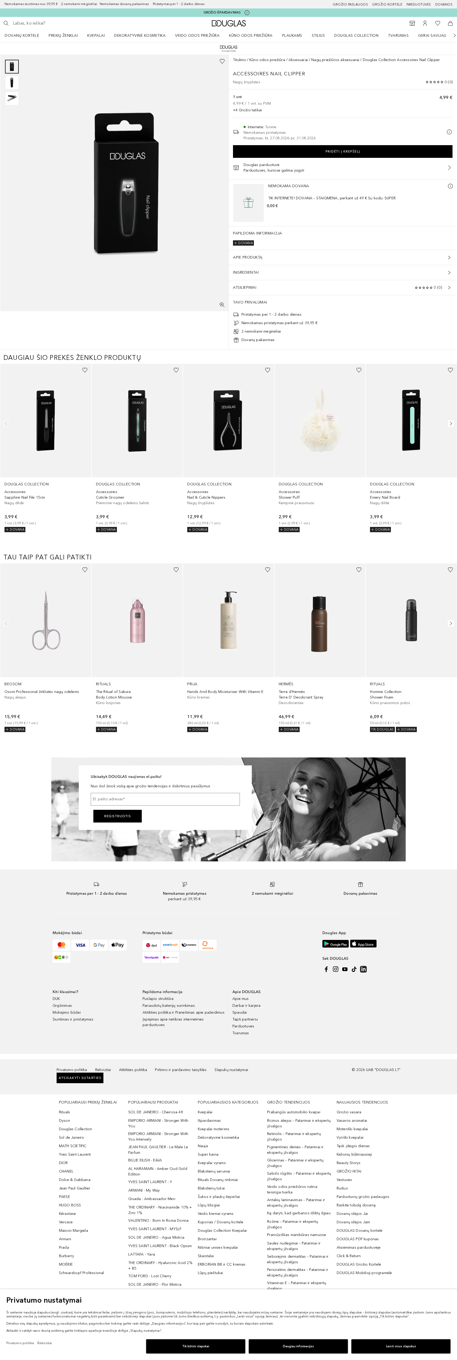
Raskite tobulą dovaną (356, 1205)
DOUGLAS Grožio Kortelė (359, 1264)
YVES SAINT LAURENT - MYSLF (154, 1229)
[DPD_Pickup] (170, 957)
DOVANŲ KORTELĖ (22, 35)
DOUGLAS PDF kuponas (358, 1239)
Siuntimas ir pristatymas (73, 1019)
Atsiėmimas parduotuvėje (359, 1247)
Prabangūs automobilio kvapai (293, 1112)
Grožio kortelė (387, 4)
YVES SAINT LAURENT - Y (150, 1182)
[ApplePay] (118, 945)
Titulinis (239, 60)
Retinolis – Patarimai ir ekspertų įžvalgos (294, 1137)
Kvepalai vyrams (212, 1163)
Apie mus (240, 998)
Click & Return (349, 1256)
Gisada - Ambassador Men (151, 1199)
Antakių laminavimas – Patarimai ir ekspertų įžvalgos (296, 1203)
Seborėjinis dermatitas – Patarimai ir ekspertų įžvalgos (297, 1259)
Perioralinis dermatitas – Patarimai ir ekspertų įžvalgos (297, 1272)
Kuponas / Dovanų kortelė (221, 1222)
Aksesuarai (298, 60)
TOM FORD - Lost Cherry (149, 1276)
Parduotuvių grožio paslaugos (363, 1196)
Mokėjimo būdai (67, 1012)
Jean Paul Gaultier (74, 1188)
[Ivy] (61, 957)
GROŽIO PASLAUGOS (350, 4)
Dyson (64, 1120)
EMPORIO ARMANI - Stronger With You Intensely (158, 1137)
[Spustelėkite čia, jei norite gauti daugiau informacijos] (247, 12)
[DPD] (151, 945)
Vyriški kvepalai (350, 1137)
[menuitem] (25, 35)
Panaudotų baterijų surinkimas (169, 1005)
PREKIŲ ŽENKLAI (63, 35)
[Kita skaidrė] (451, 35)
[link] (45, 448)
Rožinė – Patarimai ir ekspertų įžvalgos (292, 1224)
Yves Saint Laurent (75, 1154)
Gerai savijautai (435, 35)
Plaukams (292, 35)
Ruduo (342, 1188)
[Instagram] (336, 969)
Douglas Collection (356, 35)
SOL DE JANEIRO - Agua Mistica (156, 1237)
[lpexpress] (189, 945)
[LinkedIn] (363, 969)
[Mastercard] (61, 945)
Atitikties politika (133, 1070)
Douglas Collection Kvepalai (222, 1230)
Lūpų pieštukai (210, 1273)
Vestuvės (344, 1180)
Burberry (66, 1256)
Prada (64, 1247)
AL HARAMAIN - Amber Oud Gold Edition (157, 1171)
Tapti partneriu (245, 1019)
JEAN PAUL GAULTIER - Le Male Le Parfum (158, 1150)
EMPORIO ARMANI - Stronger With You (158, 1123)
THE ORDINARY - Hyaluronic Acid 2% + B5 (160, 1266)
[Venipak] (151, 957)
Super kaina (208, 1154)
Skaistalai (206, 1256)
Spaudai (239, 1012)
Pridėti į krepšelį (343, 151)
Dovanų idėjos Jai (352, 1213)
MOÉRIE (66, 1264)
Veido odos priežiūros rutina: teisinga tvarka (292, 1189)
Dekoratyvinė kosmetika (140, 35)
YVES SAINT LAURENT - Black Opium (160, 1246)
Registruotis (117, 816)
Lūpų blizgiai (209, 1205)
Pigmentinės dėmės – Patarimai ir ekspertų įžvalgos (295, 1150)
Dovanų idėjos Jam (353, 1222)
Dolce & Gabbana (74, 1180)
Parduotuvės (418, 4)
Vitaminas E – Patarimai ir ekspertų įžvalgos (296, 1286)
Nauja (203, 1146)
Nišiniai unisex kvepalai (218, 1247)
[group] (11, 82)
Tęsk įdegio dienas (353, 1146)
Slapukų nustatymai (231, 1070)
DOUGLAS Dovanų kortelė (359, 1230)
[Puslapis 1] (12, 66)
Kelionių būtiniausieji (354, 1154)
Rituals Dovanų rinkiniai (218, 1180)
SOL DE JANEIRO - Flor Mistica (154, 1284)
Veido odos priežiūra (197, 35)
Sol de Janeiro (71, 1137)
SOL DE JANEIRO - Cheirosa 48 (155, 1112)
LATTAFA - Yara (141, 1254)
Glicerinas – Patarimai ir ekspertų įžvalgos (295, 1163)
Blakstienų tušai (211, 1188)
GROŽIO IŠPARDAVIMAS (222, 12)
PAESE (64, 1196)
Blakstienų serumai (214, 1171)
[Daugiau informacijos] (450, 186)
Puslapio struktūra (158, 998)
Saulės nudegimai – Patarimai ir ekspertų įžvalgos (294, 1246)
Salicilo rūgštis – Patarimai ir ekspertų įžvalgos (299, 1176)
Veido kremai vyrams (216, 1213)
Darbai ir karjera (246, 1005)
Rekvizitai (103, 1070)
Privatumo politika (72, 1070)
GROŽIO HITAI (349, 1171)
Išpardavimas (209, 1120)
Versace (66, 1222)
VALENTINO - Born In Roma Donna (158, 1220)
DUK (56, 998)
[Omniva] (208, 945)
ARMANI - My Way (144, 1190)
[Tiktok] (354, 969)
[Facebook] (326, 969)
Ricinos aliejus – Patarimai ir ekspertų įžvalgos (299, 1123)
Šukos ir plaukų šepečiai (219, 1196)
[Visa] (80, 945)
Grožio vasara (349, 1112)
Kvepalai (96, 35)
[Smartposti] (170, 945)
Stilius (318, 35)
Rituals (64, 1112)
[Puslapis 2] (12, 82)
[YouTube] (345, 969)
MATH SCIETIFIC (73, 1146)
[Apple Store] (363, 944)
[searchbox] (51, 23)
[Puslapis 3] (12, 98)
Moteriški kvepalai (352, 1129)
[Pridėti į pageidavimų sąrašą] (222, 61)
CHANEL (66, 1171)
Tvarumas (398, 35)
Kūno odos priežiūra (251, 35)
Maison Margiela (73, 1230)
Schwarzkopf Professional (81, 1273)
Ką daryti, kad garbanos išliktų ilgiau (299, 1213)
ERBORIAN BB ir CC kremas (222, 1264)
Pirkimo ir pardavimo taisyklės (181, 1070)
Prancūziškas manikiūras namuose (296, 1235)
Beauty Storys (349, 1163)
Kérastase (67, 1213)
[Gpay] (99, 945)
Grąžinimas (62, 1005)
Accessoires (251, 74)
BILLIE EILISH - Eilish (145, 1160)
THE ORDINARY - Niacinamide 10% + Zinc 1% (160, 1210)
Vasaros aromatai (352, 1120)
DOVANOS (444, 4)
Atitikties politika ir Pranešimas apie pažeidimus (184, 1012)
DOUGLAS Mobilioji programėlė (364, 1273)
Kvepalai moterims (213, 1129)
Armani (65, 1239)
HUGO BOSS (70, 1205)
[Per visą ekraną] (222, 304)
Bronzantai (207, 1239)
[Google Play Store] (335, 944)
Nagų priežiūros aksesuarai (335, 60)
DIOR (63, 1163)
